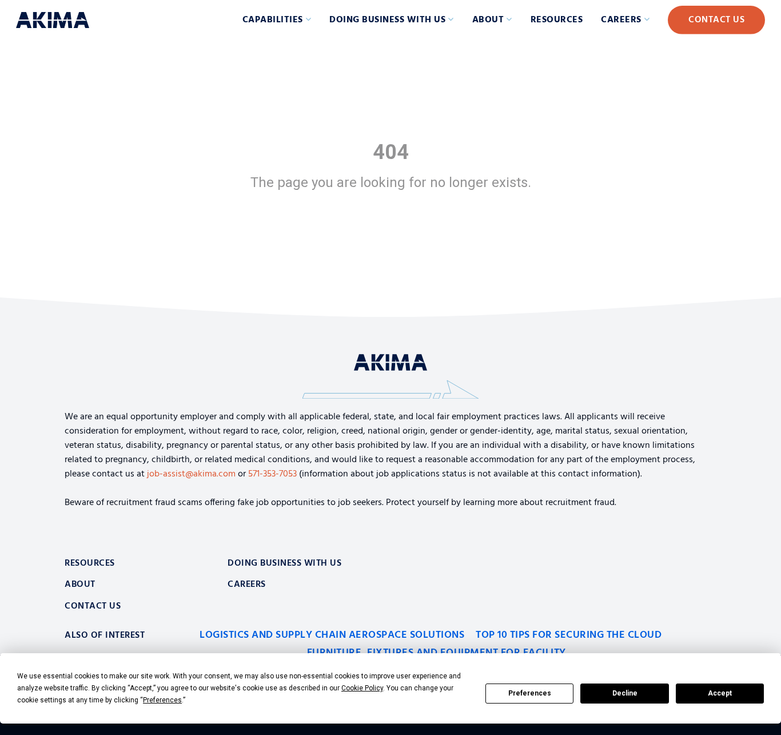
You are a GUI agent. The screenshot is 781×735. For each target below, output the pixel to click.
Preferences (529, 693)
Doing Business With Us (284, 563)
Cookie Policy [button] (362, 688)
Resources (557, 20)
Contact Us (716, 20)
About (488, 20)
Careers (621, 20)
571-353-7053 (272, 474)
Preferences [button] (162, 700)
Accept (720, 693)
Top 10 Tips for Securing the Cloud (569, 635)
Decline (624, 693)
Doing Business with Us (387, 20)
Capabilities (272, 20)
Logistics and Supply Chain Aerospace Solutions (332, 635)
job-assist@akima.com (191, 474)
